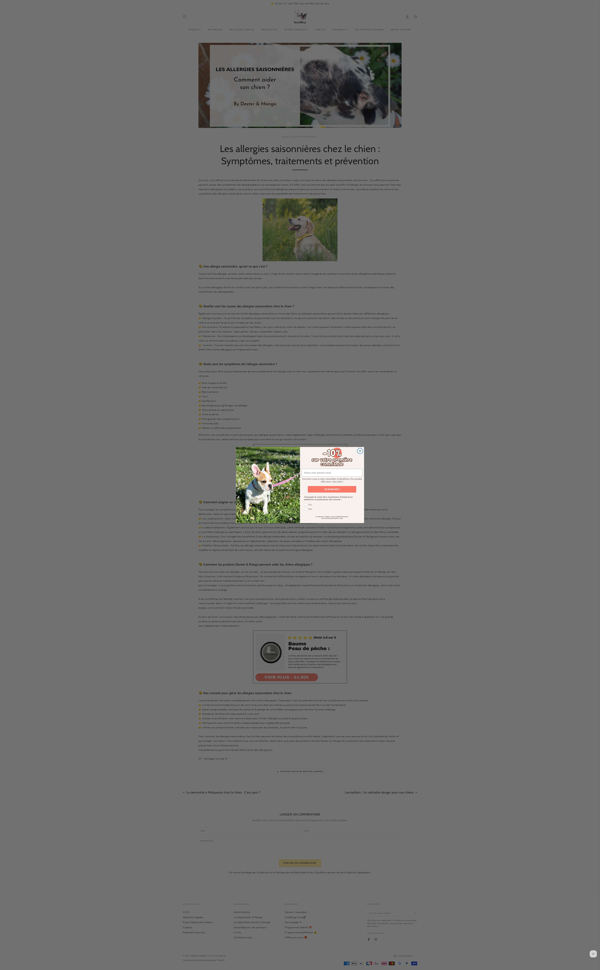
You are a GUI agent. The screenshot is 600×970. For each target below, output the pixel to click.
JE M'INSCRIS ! (332, 489)
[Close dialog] (360, 451)
